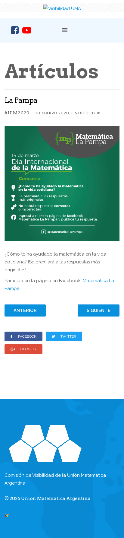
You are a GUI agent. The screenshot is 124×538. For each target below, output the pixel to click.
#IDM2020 (17, 112)
